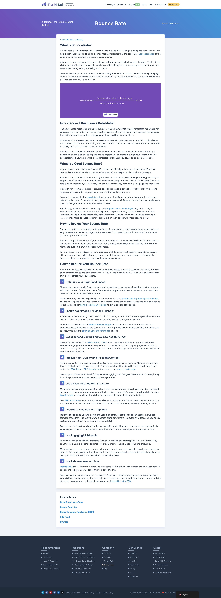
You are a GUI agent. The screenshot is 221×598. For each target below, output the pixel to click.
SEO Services (160, 557)
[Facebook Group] (46, 592)
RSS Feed (65, 517)
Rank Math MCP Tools (81, 572)
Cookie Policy (88, 592)
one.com (133, 553)
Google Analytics (69, 507)
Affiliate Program (161, 565)
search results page (125, 369)
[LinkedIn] (58, 592)
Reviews (46, 553)
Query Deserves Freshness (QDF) (77, 512)
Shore (132, 572)
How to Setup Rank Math (82, 553)
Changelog (47, 557)
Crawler (64, 522)
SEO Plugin (110, 4)
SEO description (92, 369)
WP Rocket (134, 557)
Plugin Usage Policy (104, 592)
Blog (105, 569)
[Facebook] (54, 592)
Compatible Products (163, 561)
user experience (146, 54)
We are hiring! (109, 565)
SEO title (75, 369)
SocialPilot (134, 576)
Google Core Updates (51, 569)
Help (151, 4)
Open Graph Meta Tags (71, 502)
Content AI (121, 4)
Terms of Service (73, 592)
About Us (107, 553)
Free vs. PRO (160, 569)
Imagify (133, 561)
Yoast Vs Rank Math (50, 561)
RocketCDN (134, 565)
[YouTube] (50, 592)
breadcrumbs (66, 395)
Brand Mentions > (171, 23)
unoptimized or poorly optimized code (139, 298)
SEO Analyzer (160, 553)
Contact (107, 557)
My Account (160, 4)
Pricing (132, 4)
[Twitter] (42, 592)
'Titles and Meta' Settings (82, 565)
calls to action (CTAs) (96, 342)
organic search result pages (119, 208)
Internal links (66, 467)
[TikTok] (62, 592)
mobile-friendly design (100, 324)
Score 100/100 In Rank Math (84, 557)
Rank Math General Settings (83, 561)
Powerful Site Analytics (82, 569)
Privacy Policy (109, 561)
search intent (93, 197)
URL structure (72, 400)
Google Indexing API (50, 565)
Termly (132, 569)
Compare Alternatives (163, 572)
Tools (144, 4)
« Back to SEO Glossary (71, 39)
